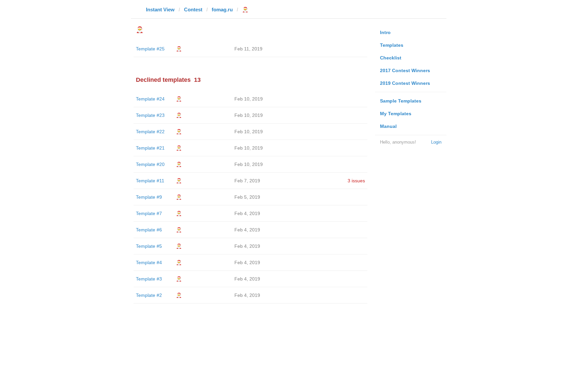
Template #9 (149, 197)
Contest (193, 9)
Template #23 (150, 115)
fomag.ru (222, 9)
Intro (385, 32)
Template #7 (149, 213)
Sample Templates (400, 101)
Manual (388, 126)
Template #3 (149, 279)
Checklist (390, 57)
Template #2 (149, 295)
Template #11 (150, 180)
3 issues (356, 180)
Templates (391, 45)
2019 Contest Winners (405, 83)
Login (436, 142)
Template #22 (150, 131)
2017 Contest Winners (405, 70)
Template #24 (150, 99)
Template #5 (149, 246)
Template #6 (149, 229)
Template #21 (150, 148)
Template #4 (149, 262)
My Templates (395, 113)
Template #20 (150, 164)
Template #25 (150, 48)
